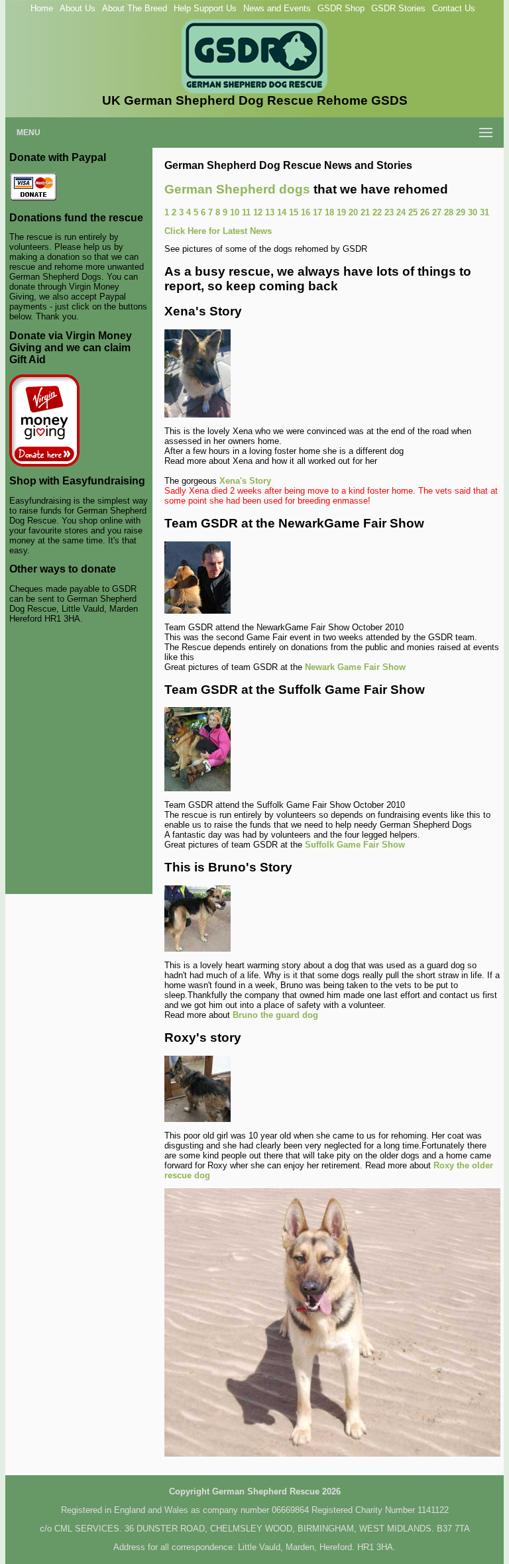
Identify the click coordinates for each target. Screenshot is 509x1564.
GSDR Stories (398, 8)
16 (305, 212)
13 (269, 212)
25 (413, 212)
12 (257, 212)
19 (341, 212)
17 (317, 212)
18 (329, 212)
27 (436, 212)
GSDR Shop (341, 8)
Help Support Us (205, 8)
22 (377, 212)
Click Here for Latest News (218, 231)
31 (484, 212)
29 (460, 212)
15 (293, 212)
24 (401, 212)
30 (472, 212)
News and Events (277, 8)
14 (281, 212)
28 (448, 212)
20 (353, 212)
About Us (77, 8)
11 (246, 212)
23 (389, 212)
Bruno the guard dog (275, 1015)
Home (41, 8)
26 (424, 212)
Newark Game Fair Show (355, 667)
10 (234, 212)
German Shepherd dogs (237, 189)
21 (365, 212)
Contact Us (453, 8)
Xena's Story (245, 481)
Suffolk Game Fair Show (355, 845)
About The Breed (134, 8)
